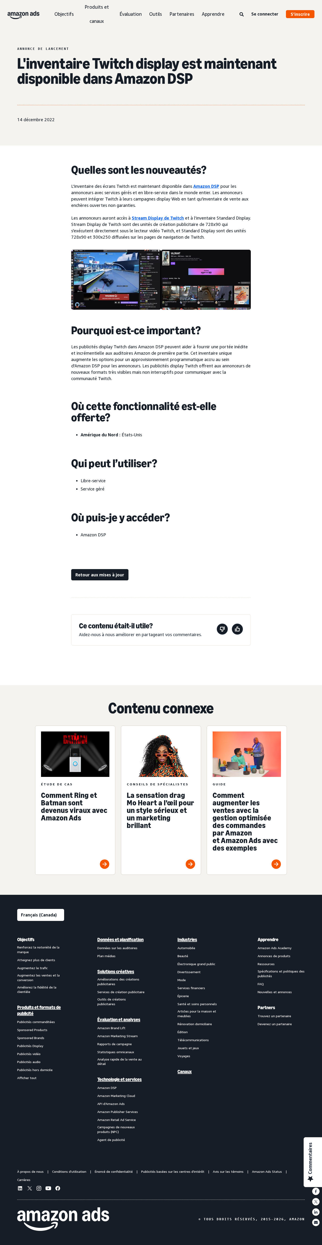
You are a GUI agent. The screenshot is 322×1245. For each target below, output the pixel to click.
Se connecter (264, 13)
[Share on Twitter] (316, 1201)
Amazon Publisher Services (117, 1112)
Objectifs (64, 14)
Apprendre (213, 14)
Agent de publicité (111, 1140)
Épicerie (183, 996)
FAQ (261, 984)
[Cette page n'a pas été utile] (222, 629)
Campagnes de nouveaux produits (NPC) (116, 1129)
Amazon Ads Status (267, 1171)
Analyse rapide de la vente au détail (119, 1061)
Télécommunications (193, 1040)
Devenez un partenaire (275, 1024)
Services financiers (191, 988)
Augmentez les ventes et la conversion (38, 977)
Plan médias (106, 956)
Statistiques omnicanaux (115, 1052)
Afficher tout (27, 1078)
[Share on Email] (316, 1222)
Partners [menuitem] (266, 1007)
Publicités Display (30, 1046)
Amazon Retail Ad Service (116, 1120)
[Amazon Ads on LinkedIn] (20, 1189)
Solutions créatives (115, 971)
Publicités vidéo (29, 1054)
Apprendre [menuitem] (268, 939)
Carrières (23, 1180)
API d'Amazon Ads (111, 1104)
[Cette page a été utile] (237, 629)
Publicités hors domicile (35, 1070)
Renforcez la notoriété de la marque (38, 949)
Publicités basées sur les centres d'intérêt (172, 1171)
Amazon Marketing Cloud (116, 1096)
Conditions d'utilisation (69, 1171)
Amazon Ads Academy (274, 948)
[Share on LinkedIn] (316, 1212)
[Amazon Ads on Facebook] (58, 1189)
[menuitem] (40, 1039)
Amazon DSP (206, 186)
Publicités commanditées (36, 1022)
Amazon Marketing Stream (117, 1036)
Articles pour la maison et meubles (197, 1013)
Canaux (185, 1071)
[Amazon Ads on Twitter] (29, 1189)
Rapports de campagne (114, 1044)
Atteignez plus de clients (36, 960)
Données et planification (120, 939)
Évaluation (131, 14)
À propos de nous (30, 1171)
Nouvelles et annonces (275, 992)
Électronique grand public (196, 964)
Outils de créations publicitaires (111, 1001)
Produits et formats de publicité (39, 1010)
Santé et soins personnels (197, 1004)
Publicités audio (29, 1062)
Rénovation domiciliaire (195, 1024)
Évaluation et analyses (118, 1019)
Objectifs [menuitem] (25, 939)
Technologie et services (119, 1079)
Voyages (184, 1056)
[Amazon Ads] (19, 14)
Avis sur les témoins (228, 1171)
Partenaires (181, 14)
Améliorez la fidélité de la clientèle (36, 989)
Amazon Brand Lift (111, 1028)
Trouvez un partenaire (274, 1016)
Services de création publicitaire (120, 992)
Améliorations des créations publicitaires (118, 981)
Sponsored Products (32, 1030)
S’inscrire (300, 14)
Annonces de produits (274, 956)
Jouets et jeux (188, 1048)
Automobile (186, 948)
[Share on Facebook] (316, 1191)
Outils (155, 14)
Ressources (266, 964)
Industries (187, 939)
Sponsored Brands (30, 1038)
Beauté (183, 956)
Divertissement (189, 972)
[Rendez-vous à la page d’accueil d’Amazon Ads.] (63, 1219)
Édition (183, 1032)
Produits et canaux (97, 14)
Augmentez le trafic (32, 968)
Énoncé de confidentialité (114, 1171)
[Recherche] (241, 14)
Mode (182, 980)
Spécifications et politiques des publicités (281, 973)
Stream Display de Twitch (158, 218)
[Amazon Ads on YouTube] (48, 1189)
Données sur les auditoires (117, 948)
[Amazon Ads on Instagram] (39, 1189)
